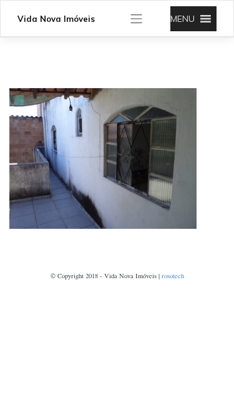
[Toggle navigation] (137, 18)
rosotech (173, 275)
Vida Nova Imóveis (56, 19)
